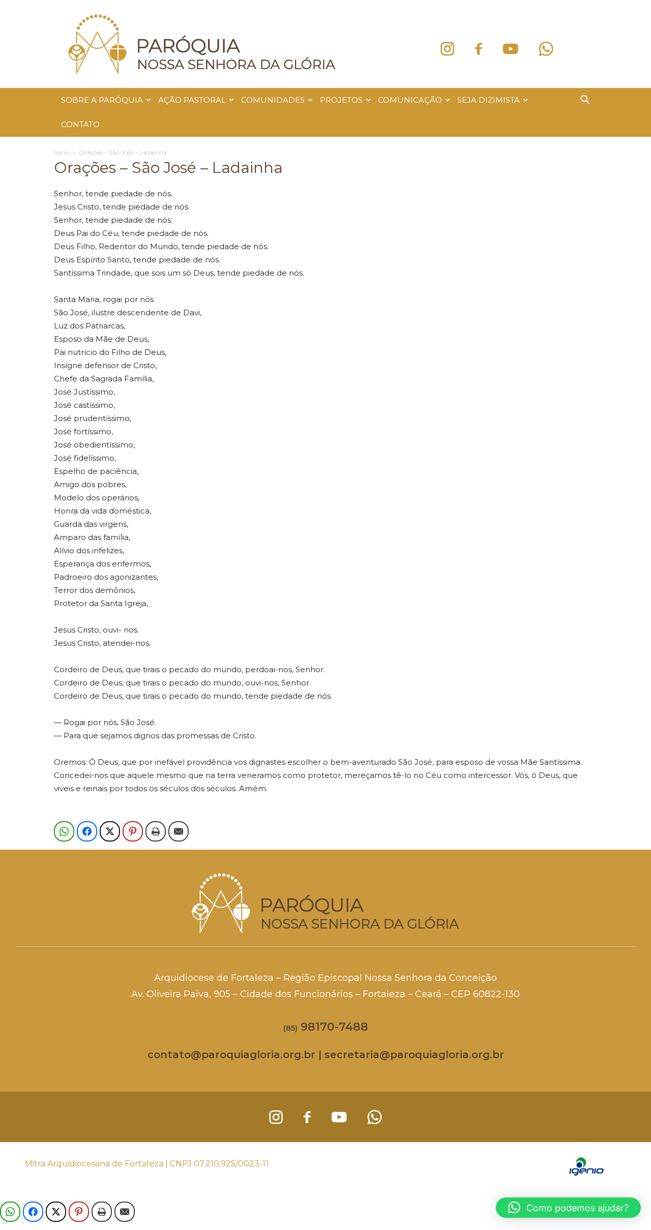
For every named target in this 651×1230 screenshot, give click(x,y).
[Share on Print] (155, 831)
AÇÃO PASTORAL (192, 100)
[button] (585, 101)
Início (61, 152)
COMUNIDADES (273, 100)
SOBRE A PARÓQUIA (102, 100)
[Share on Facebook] (87, 831)
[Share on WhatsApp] (64, 831)
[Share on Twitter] (110, 831)
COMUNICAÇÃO (410, 100)
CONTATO (80, 124)
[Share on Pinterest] (133, 831)
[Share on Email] (178, 831)
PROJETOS (341, 100)
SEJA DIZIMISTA (488, 100)
